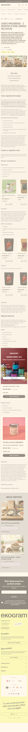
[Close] (25, 349)
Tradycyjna (7, 364)
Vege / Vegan (7, 367)
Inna (6, 374)
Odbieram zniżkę (14, 378)
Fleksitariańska (8, 371)
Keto (6, 369)
